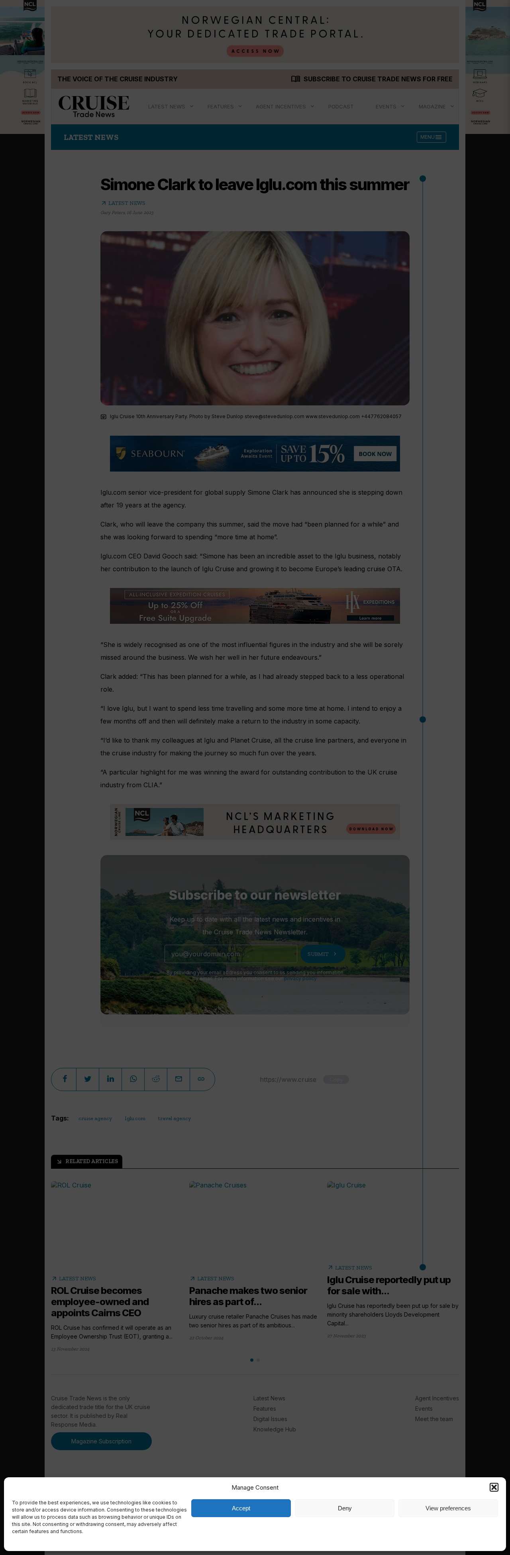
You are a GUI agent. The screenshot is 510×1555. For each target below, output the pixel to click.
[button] (494, 1487)
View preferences (448, 1508)
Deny (345, 1508)
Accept (241, 1508)
